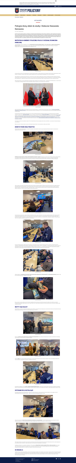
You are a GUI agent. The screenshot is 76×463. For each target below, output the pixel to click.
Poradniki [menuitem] (44, 15)
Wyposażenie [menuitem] (29, 15)
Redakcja (33, 458)
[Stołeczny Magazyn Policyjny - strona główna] (27, 12)
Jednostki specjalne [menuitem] (50, 15)
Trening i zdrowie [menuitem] (22, 15)
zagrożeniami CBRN (26, 114)
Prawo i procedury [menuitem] (57, 15)
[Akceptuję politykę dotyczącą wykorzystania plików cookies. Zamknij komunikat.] (56, 1)
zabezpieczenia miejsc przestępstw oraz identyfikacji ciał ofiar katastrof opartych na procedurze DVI (39, 116)
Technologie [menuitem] (34, 15)
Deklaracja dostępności (36, 459)
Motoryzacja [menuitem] (39, 15)
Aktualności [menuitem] (16, 15)
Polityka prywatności (35, 460)
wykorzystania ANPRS (45, 114)
